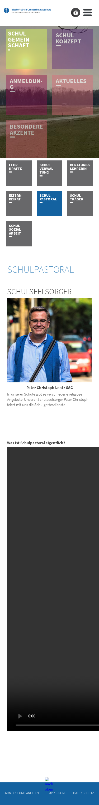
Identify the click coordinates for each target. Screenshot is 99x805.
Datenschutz (83, 793)
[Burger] (87, 12)
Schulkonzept (68, 38)
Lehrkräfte (15, 167)
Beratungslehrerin (80, 167)
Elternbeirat (15, 197)
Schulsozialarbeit (15, 229)
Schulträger (76, 197)
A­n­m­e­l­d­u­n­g (26, 84)
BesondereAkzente (26, 129)
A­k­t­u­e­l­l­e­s (71, 81)
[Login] (75, 12)
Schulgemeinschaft (18, 39)
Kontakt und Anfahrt (22, 793)
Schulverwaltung (46, 169)
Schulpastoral (48, 197)
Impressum (56, 793)
